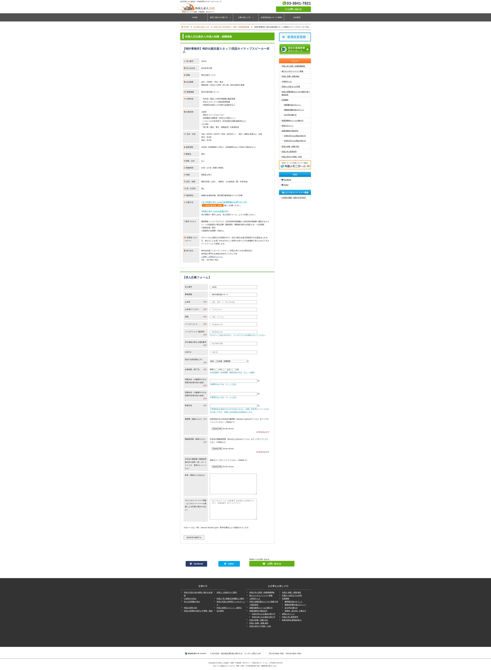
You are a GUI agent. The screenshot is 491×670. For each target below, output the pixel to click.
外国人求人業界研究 (289, 152)
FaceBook (287, 180)
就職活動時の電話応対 (290, 131)
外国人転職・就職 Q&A (290, 146)
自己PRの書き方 (290, 115)
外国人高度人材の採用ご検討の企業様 (198, 594)
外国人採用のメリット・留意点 (229, 608)
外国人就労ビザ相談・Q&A (292, 157)
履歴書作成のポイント (292, 105)
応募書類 (285, 100)
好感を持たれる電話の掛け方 (295, 136)
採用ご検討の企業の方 (219, 17)
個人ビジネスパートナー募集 (292, 71)
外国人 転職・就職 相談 (290, 76)
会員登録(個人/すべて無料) (271, 17)
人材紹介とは (287, 81)
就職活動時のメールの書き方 (292, 121)
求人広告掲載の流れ (192, 602)
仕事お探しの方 (244, 17)
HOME (195, 17)
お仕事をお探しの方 (201, 27)
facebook (197, 564)
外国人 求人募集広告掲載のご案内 (230, 599)
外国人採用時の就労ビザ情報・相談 (198, 611)
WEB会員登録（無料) (213, 205)
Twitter (285, 185)
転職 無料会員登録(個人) (292, 620)
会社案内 (296, 17)
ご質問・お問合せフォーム (212, 257)
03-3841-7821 (299, 3)
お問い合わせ (294, 9)
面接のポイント (287, 126)
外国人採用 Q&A (190, 608)
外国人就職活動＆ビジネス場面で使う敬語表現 (296, 93)
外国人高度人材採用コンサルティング (231, 603)
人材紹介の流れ (190, 599)
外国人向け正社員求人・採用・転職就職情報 (231, 27)
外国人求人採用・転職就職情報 (293, 66)
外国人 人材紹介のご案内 (227, 592)
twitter (230, 564)
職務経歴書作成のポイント (294, 110)
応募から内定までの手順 (291, 87)
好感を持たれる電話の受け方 (295, 141)
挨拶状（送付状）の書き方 (295, 611)
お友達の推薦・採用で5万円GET (294, 198)
